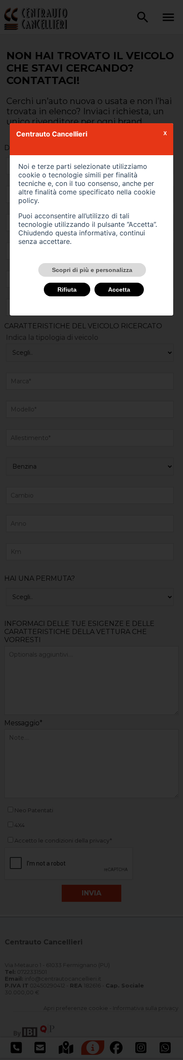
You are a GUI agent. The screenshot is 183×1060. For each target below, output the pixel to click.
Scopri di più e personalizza (92, 269)
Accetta (119, 289)
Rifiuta (67, 289)
